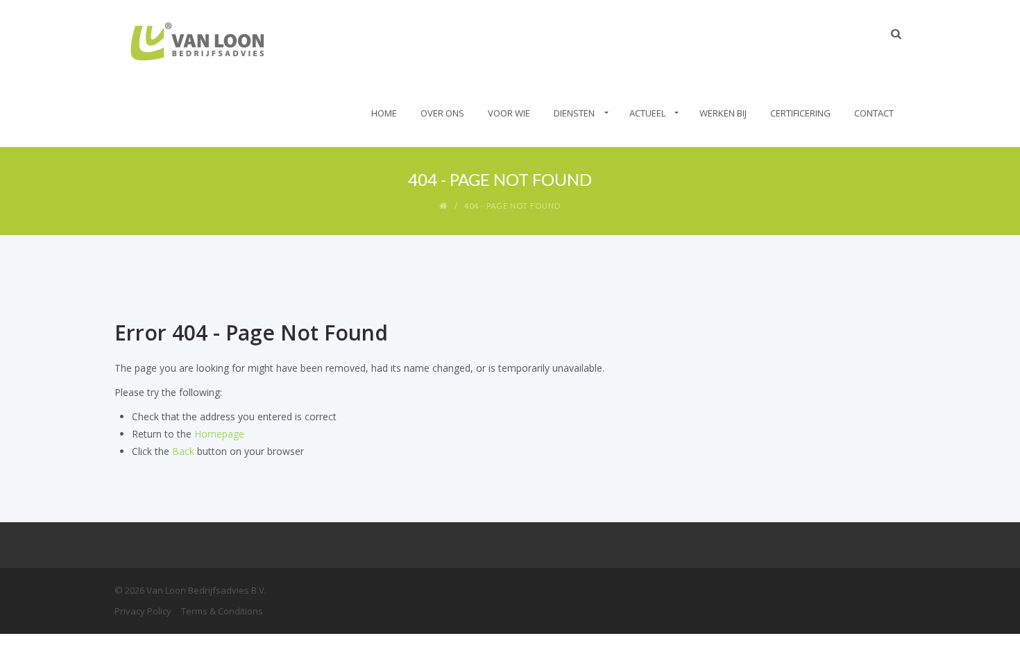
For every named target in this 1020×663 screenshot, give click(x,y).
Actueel (647, 113)
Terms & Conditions (222, 611)
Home (384, 113)
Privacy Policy (142, 611)
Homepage (219, 433)
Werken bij (723, 113)
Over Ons (442, 113)
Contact (874, 113)
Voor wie (509, 113)
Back (183, 451)
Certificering (800, 113)
